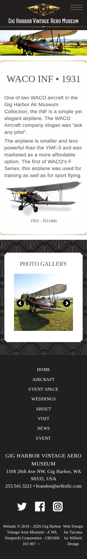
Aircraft (43, 379)
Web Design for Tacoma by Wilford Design (73, 535)
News (43, 428)
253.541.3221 (18, 486)
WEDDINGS (43, 398)
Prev (20, 303)
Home (43, 369)
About (43, 408)
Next (67, 303)
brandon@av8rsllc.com (59, 486)
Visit (44, 418)
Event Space (43, 389)
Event (43, 438)
